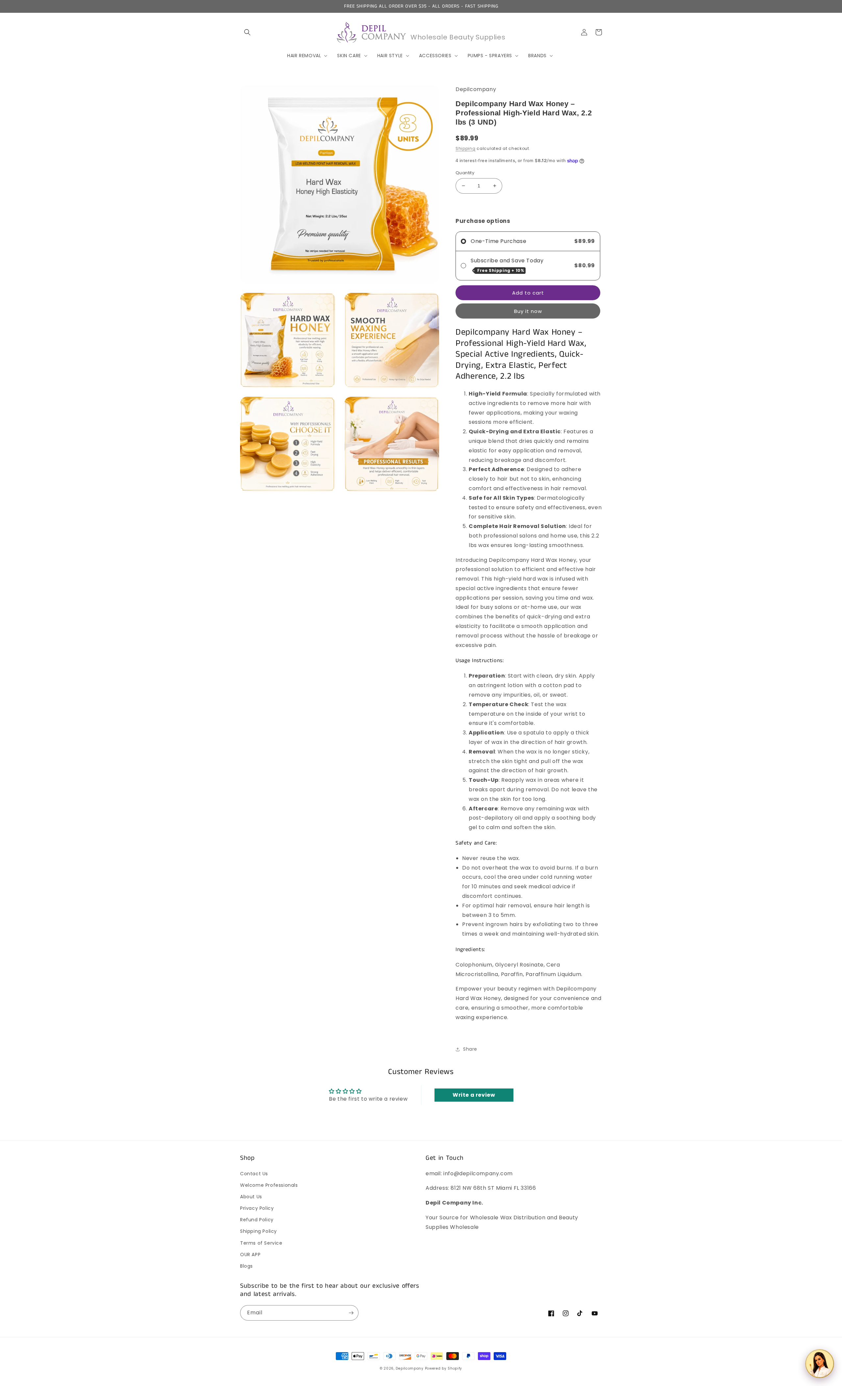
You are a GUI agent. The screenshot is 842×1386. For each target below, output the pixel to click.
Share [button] (470, 1049)
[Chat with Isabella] (819, 1363)
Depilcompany (409, 1368)
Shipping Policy (258, 1231)
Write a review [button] (474, 1095)
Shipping (466, 148)
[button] (247, 32)
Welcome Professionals (269, 1185)
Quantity (465, 173)
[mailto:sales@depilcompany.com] (529, 1032)
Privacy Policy (257, 1208)
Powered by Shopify (443, 1368)
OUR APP (250, 1254)
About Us (251, 1196)
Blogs (246, 1266)
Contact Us (254, 1173)
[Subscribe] (351, 1313)
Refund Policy (257, 1219)
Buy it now (528, 311)
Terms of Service (261, 1243)
